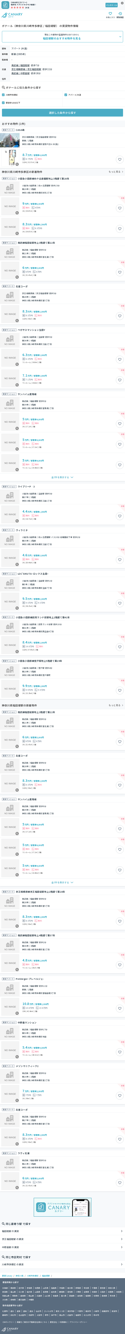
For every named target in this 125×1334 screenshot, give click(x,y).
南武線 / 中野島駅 (20, 73)
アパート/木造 (74, 94)
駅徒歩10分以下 (13, 102)
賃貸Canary (7, 1275)
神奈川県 (19, 1275)
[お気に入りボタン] (120, 159)
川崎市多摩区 (12, 94)
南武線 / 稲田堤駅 (20, 65)
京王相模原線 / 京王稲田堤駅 (26, 69)
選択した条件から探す (62, 113)
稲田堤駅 (46, 1275)
